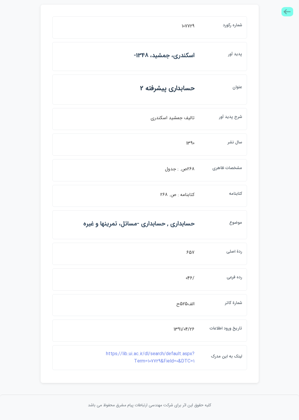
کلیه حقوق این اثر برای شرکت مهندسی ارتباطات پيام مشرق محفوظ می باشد (149, 405)
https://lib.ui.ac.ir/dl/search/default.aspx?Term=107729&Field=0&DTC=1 (150, 357)
